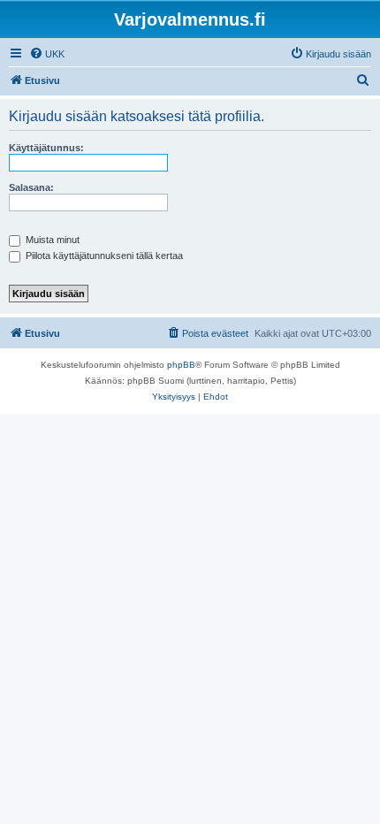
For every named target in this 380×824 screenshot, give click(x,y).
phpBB (181, 365)
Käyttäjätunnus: (46, 147)
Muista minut (51, 239)
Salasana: (31, 187)
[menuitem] (47, 54)
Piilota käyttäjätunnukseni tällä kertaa (103, 255)
